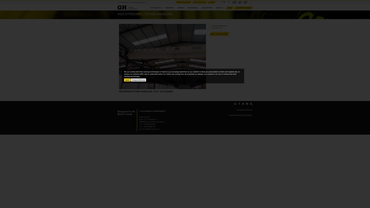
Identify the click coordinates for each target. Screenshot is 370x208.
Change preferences (138, 80)
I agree (127, 80)
